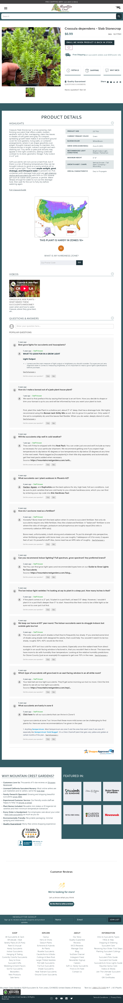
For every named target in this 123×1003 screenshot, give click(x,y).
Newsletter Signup (77, 960)
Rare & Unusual (14, 946)
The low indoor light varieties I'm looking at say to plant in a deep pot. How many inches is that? (64, 591)
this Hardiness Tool (60, 493)
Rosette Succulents (46, 951)
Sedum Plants (46, 943)
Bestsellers (14, 972)
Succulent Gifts (14, 963)
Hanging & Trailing (15, 954)
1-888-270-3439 (99, 988)
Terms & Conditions (100, 997)
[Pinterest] (120, 82)
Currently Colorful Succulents (14, 957)
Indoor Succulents (15, 951)
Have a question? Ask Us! (75, 90)
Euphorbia (47, 487)
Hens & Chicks (46, 940)
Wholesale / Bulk (14, 940)
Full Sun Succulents (45, 966)
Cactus (26, 487)
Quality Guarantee (77, 940)
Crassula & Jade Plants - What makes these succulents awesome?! (22, 302)
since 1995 (17, 797)
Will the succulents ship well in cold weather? (40, 437)
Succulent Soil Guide (108, 960)
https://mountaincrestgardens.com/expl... (51, 688)
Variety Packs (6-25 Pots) (14, 943)
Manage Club (77, 948)
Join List (114, 920)
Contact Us (77, 972)
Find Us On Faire (77, 969)
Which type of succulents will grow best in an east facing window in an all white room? (59, 673)
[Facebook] (108, 82)
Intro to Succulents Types (108, 937)
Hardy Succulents (14, 948)
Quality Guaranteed (12, 824)
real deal (41, 791)
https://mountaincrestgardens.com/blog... (51, 573)
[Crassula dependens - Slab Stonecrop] (31, 56)
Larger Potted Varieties (46, 960)
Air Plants (46, 948)
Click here (27, 715)
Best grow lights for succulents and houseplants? (42, 345)
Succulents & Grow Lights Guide (108, 963)
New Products (15, 975)
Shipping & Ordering (108, 943)
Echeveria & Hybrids (46, 946)
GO (79, 263)
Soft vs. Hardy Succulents (77, 966)
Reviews (77, 943)
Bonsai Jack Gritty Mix (54, 413)
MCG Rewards (77, 946)
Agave (34, 487)
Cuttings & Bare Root (46, 957)
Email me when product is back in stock (90, 42)
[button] (48, 376)
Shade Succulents (46, 969)
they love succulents (14, 814)
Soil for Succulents (15, 969)
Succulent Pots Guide (108, 957)
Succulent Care (108, 946)
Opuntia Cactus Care (108, 966)
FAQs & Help (108, 940)
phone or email (25, 803)
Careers (77, 963)
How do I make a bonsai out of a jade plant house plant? (45, 390)
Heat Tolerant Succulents (46, 972)
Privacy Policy (116, 997)
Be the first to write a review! (61, 904)
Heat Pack (60, 446)
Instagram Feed (77, 957)
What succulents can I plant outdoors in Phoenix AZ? (43, 478)
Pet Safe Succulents (46, 963)
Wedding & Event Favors (15, 966)
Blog (77, 951)
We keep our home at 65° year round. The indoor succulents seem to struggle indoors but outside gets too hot (61, 624)
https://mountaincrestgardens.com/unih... (51, 460)
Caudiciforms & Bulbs (46, 954)
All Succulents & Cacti (14, 937)
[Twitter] (117, 82)
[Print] (114, 82)
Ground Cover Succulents (46, 975)
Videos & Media (108, 969)
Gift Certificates (108, 977)
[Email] (111, 82)
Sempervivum (38, 729)
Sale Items (14, 977)
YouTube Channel (77, 954)
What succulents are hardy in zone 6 (35, 706)
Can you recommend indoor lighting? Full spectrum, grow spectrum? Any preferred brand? (62, 558)
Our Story (77, 937)
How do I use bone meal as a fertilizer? (36, 511)
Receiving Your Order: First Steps (108, 948)
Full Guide (17, 190)
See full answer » (29, 372)
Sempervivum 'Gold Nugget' (46, 732)
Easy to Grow (14, 960)
